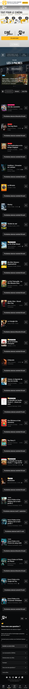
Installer (25, 2)
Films (3, 687)
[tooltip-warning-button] (22, 128)
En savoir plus (14, 38)
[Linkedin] (22, 677)
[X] (10, 677)
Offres (14, 687)
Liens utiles (5, 672)
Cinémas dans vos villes (8, 658)
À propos (4, 662)
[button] (21, 8)
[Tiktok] (19, 677)
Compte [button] (25, 687)
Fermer (16, 44)
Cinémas (9, 687)
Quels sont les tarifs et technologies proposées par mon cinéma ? (12, 634)
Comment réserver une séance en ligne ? (11, 629)
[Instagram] (13, 677)
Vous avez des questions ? (8, 667)
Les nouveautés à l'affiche (8, 653)
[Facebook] (7, 677)
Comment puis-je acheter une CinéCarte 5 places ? (13, 640)
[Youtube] (16, 677)
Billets (20, 687)
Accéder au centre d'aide (8, 646)
